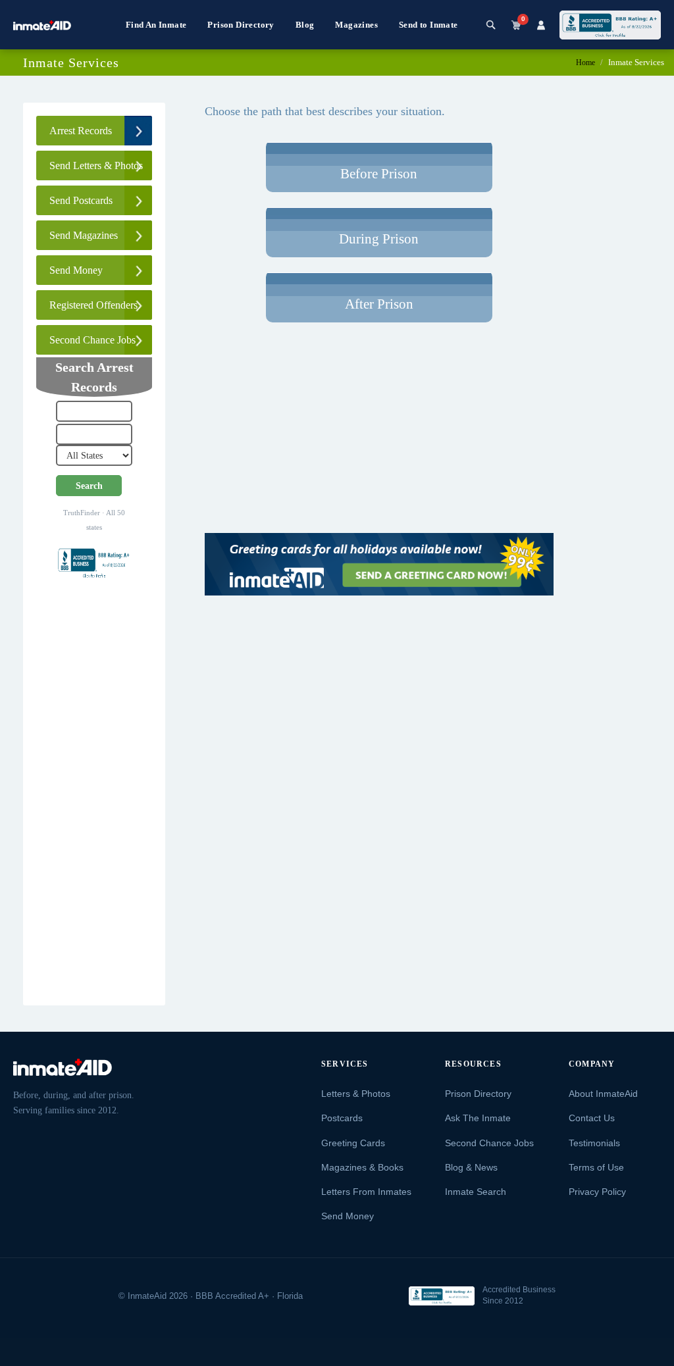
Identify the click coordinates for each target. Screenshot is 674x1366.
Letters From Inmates (366, 1191)
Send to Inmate (428, 25)
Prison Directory (240, 25)
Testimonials (594, 1143)
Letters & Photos (355, 1093)
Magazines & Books (362, 1167)
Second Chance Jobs (489, 1143)
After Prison (379, 304)
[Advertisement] (94, 798)
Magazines (356, 25)
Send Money (347, 1216)
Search (89, 486)
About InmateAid (603, 1093)
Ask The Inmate (478, 1118)
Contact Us (592, 1118)
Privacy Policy (597, 1191)
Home (585, 62)
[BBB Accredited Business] (442, 1295)
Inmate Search (475, 1191)
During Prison (379, 239)
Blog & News (471, 1167)
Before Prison (378, 174)
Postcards (342, 1118)
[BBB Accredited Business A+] (610, 25)
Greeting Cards (353, 1143)
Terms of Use (596, 1167)
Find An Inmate (156, 25)
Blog (305, 25)
